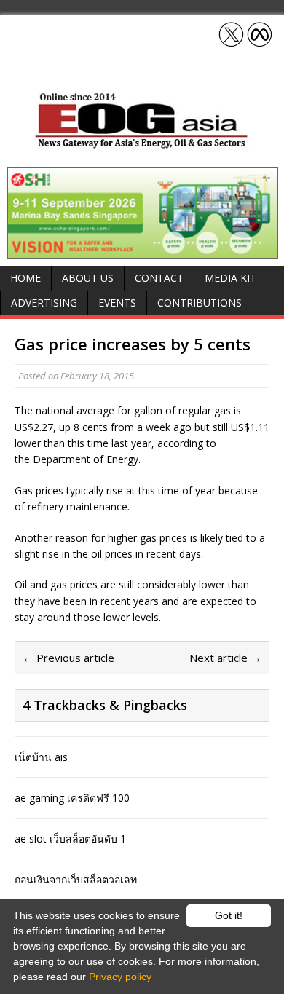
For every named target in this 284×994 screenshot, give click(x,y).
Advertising (44, 302)
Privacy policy (120, 976)
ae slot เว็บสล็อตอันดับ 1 (70, 838)
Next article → (225, 657)
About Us (88, 278)
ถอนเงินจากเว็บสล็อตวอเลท (76, 879)
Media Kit (230, 278)
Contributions (199, 302)
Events (117, 302)
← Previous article (68, 657)
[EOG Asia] (142, 144)
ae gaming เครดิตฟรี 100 (72, 798)
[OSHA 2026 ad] (142, 250)
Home (25, 278)
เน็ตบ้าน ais (41, 757)
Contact (159, 278)
